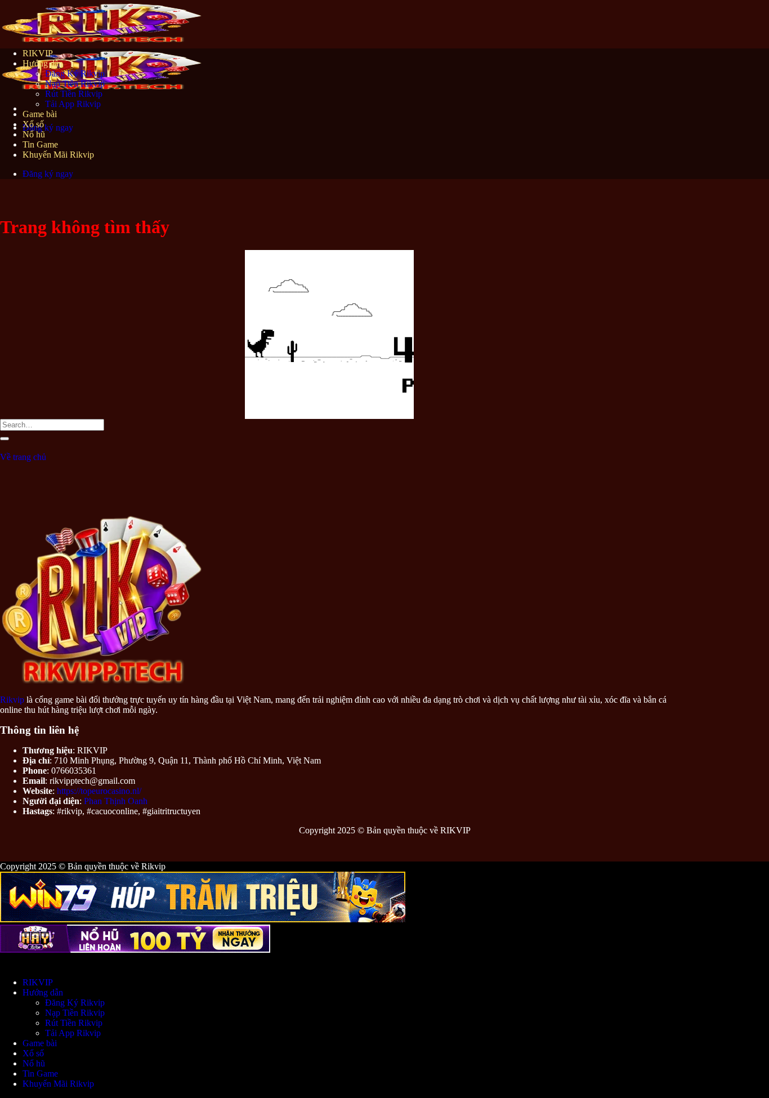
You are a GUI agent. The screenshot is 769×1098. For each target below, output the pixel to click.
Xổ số (33, 124)
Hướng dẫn (43, 63)
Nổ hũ (34, 134)
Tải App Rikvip (73, 104)
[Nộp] (4, 438)
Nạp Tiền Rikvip (75, 83)
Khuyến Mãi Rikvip (58, 154)
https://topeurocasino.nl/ (99, 791)
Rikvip (12, 699)
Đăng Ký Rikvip (75, 73)
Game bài (40, 114)
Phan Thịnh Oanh (115, 801)
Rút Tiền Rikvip (73, 94)
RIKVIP (38, 53)
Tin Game (40, 144)
